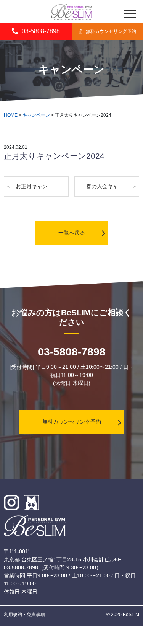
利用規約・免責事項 (24, 614)
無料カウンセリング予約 (71, 422)
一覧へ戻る (71, 233)
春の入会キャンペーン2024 (112, 186)
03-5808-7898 (41, 31)
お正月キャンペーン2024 (42, 186)
